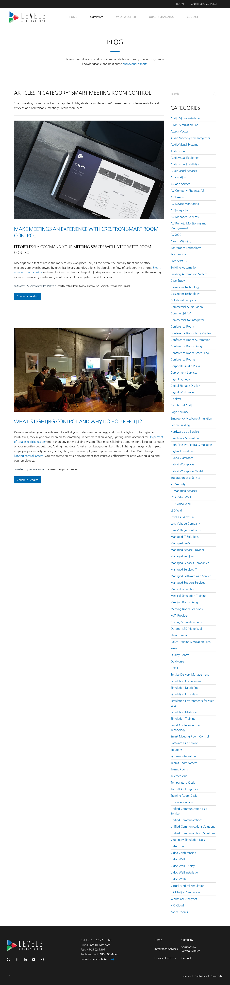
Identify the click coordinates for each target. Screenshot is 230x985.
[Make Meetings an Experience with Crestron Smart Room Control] (89, 170)
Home (73, 17)
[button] (9, 976)
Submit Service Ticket (204, 4)
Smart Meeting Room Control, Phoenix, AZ (78, 286)
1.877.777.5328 (101, 940)
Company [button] (96, 17)
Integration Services (165, 949)
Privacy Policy (217, 976)
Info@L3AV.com (99, 945)
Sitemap (187, 976)
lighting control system (28, 455)
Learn (180, 4)
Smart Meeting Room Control (115, 286)
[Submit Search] (214, 94)
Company (187, 939)
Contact (192, 17)
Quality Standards (161, 17)
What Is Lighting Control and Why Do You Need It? (78, 421)
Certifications (201, 976)
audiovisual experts (135, 64)
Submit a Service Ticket (94, 959)
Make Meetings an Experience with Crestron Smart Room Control (86, 232)
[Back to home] (28, 17)
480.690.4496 (109, 954)
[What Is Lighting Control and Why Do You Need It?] (89, 369)
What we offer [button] (126, 17)
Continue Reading (27, 296)
